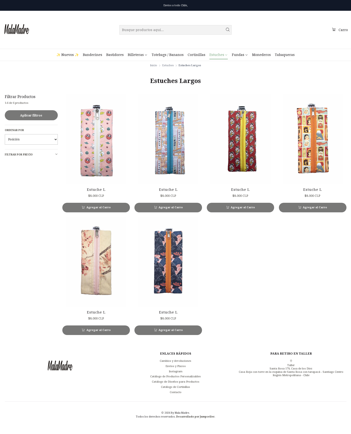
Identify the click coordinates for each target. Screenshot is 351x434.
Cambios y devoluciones (175, 361)
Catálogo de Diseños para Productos (175, 381)
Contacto (175, 392)
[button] (137, 55)
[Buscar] (227, 30)
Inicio (153, 65)
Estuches (168, 65)
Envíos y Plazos (175, 366)
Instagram (175, 371)
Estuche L (96, 190)
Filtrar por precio (19, 154)
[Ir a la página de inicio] (16, 30)
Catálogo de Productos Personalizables (175, 376)
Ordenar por (14, 130)
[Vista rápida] (123, 139)
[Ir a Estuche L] (96, 139)
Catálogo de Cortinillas (175, 387)
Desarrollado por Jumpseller (195, 416)
